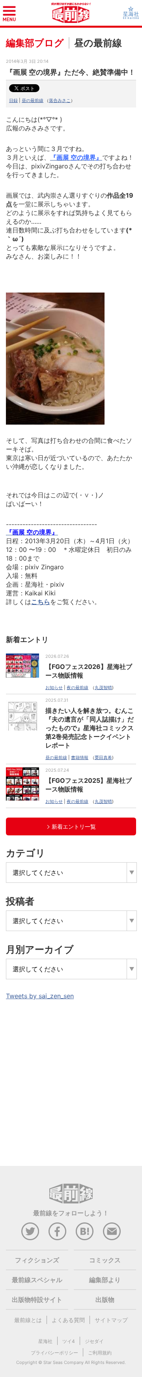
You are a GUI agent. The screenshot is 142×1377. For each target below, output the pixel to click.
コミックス (105, 1260)
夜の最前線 (77, 687)
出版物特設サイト (37, 1299)
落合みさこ (60, 100)
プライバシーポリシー (54, 1353)
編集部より (105, 1280)
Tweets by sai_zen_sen (40, 996)
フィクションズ (37, 1260)
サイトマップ (111, 1320)
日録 (13, 100)
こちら (40, 602)
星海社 (45, 1341)
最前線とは (28, 1320)
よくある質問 (68, 1320)
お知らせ (54, 687)
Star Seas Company (63, 1362)
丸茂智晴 (103, 687)
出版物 (104, 1299)
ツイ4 (68, 1341)
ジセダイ (94, 1341)
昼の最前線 (32, 100)
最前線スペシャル (37, 1280)
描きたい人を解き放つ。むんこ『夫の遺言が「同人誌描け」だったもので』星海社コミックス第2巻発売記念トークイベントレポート (89, 727)
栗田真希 (103, 757)
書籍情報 (79, 757)
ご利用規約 (100, 1353)
